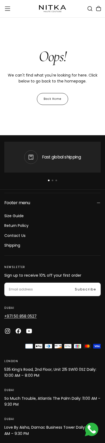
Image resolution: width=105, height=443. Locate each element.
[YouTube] (29, 331)
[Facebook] (18, 331)
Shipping (12, 245)
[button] (7, 8)
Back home (52, 99)
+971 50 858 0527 (20, 316)
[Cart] (98, 8)
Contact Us (15, 235)
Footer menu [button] (17, 203)
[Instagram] (7, 331)
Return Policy (16, 225)
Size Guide (14, 216)
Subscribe (85, 289)
